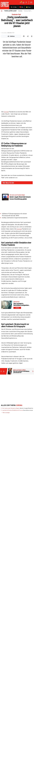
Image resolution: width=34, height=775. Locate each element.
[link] (4, 4)
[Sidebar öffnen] (31, 2)
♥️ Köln (21, 7)
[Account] (26, 2)
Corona (20, 10)
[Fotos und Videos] (23, 2)
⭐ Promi (28, 7)
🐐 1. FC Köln (14, 7)
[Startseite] (2, 10)
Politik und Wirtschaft (10, 10)
